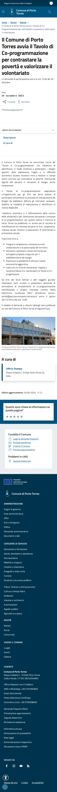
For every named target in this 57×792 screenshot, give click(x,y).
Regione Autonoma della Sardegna (18, 3)
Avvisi (7, 630)
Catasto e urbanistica (14, 567)
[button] (5, 777)
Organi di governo (12, 509)
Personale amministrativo (16, 531)
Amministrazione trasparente (18, 742)
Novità (13, 22)
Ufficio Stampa (14, 368)
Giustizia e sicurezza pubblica (17, 580)
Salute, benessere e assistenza (18, 553)
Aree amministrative (13, 513)
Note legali (9, 737)
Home (4, 22)
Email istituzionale (12, 693)
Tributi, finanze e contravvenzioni (19, 587)
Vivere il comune (13, 642)
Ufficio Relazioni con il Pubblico (18, 684)
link (48, 308)
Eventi (7, 652)
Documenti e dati (12, 536)
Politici (7, 527)
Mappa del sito (10, 782)
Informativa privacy (13, 728)
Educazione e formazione (15, 549)
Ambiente (8, 595)
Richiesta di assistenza (14, 722)
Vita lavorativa (11, 558)
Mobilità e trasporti (13, 562)
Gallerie (7, 656)
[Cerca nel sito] (49, 12)
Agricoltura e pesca (13, 613)
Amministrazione (13, 503)
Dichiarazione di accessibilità (17, 733)
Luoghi (7, 648)
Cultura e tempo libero (14, 591)
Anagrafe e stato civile (14, 571)
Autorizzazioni (10, 604)
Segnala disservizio (13, 717)
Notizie (23, 22)
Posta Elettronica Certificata (17, 697)
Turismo (7, 575)
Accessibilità (37, 782)
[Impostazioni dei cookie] (5, 787)
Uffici (6, 518)
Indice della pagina (11, 130)
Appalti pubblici (11, 609)
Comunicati (9, 634)
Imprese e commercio (14, 600)
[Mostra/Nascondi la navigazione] (3, 11)
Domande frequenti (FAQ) (16, 708)
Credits (24, 782)
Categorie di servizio (15, 543)
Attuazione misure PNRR (15, 746)
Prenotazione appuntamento (17, 713)
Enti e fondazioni (12, 522)
